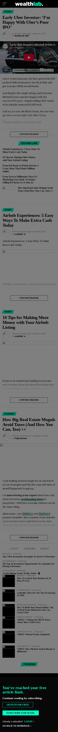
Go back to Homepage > (17, 726)
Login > (29, 721)
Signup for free (17, 704)
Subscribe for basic (20, 713)
